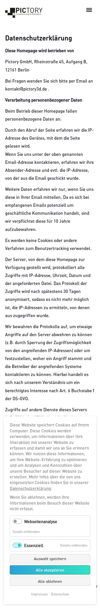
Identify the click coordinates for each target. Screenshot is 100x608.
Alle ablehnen (50, 581)
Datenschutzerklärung (30, 488)
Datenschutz (60, 594)
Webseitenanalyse (40, 521)
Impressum (39, 594)
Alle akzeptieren (50, 570)
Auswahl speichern (50, 558)
